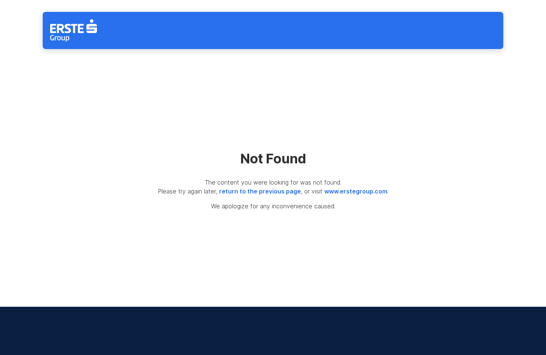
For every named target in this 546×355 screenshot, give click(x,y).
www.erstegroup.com (355, 191)
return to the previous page (260, 191)
